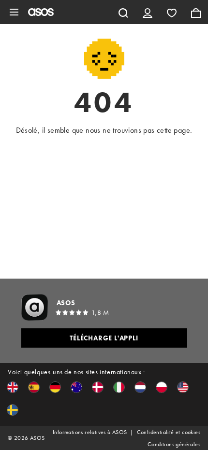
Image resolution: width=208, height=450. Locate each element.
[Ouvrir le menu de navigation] (14, 12)
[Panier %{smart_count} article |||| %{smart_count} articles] (196, 12)
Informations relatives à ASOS (90, 432)
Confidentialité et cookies (168, 432)
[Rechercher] (123, 12)
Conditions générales (174, 444)
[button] (12, 387)
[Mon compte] (147, 12)
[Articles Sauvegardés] (172, 12)
